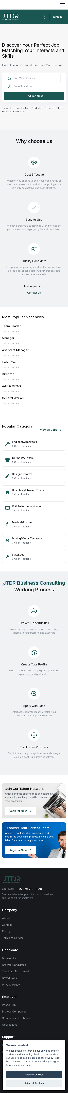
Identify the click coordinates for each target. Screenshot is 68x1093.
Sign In (57, 17)
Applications (9, 1024)
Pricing (6, 931)
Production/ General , (43, 108)
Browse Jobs (10, 958)
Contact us (34, 292)
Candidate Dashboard (15, 971)
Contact (7, 924)
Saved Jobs (9, 978)
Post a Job (9, 1005)
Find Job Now (34, 96)
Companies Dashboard (16, 1018)
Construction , (23, 108)
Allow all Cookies (34, 1074)
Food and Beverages (13, 111)
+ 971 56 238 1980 (29, 889)
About (6, 918)
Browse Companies (14, 1011)
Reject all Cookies (34, 1083)
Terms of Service (13, 938)
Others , (60, 108)
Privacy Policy (11, 984)
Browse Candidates (14, 964)
